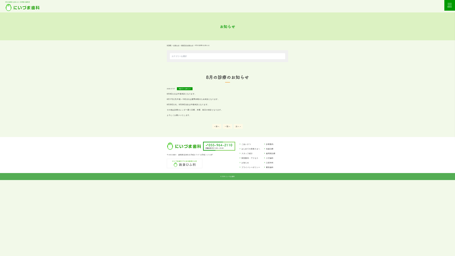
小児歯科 (269, 158)
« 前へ (216, 126)
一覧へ (227, 126)
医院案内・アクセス (249, 158)
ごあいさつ (246, 144)
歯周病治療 (270, 153)
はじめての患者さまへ (250, 148)
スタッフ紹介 (247, 153)
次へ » (238, 126)
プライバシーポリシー (250, 167)
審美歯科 (269, 167)
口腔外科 (269, 162)
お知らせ (245, 162)
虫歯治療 (269, 148)
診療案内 (269, 144)
